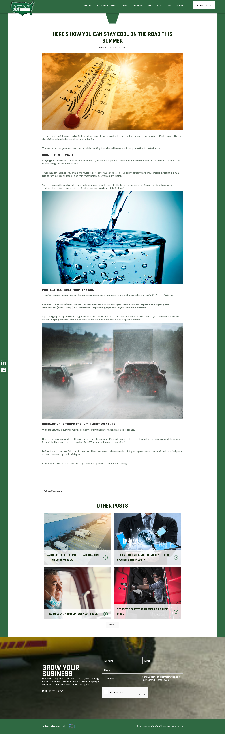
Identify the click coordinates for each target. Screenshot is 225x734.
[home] (22, 9)
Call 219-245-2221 (52, 691)
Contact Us (178, 726)
